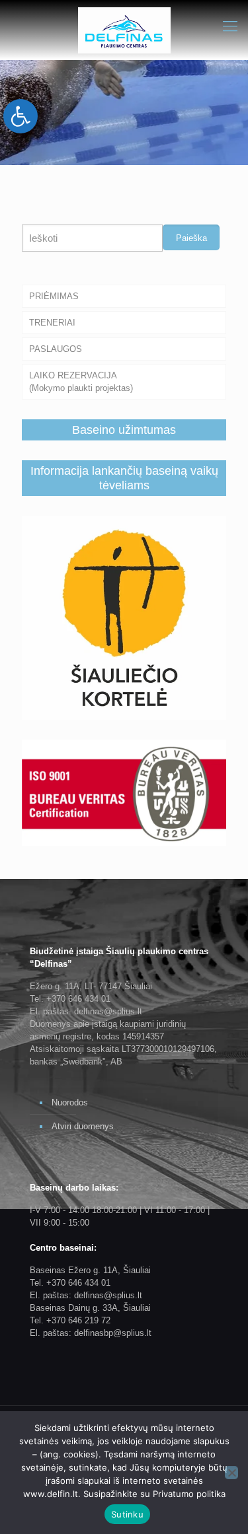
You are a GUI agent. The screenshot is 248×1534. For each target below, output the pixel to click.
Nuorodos (70, 1102)
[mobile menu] (230, 26)
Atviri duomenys (83, 1126)
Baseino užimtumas (124, 429)
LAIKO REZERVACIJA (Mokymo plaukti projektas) (81, 381)
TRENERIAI (52, 323)
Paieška (191, 238)
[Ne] (231, 1472)
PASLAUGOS (55, 349)
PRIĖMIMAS (54, 296)
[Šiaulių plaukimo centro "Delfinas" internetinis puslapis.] (124, 30)
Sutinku (127, 1514)
